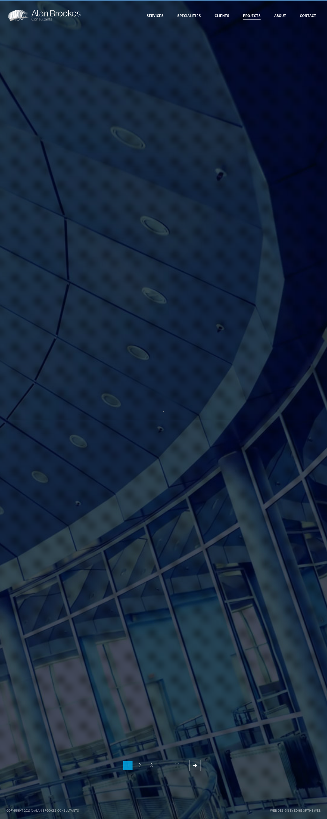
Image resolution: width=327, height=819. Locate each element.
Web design (279, 810)
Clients (222, 16)
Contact (308, 16)
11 (177, 765)
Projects (252, 16)
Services (155, 16)
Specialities (189, 16)
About (280, 16)
